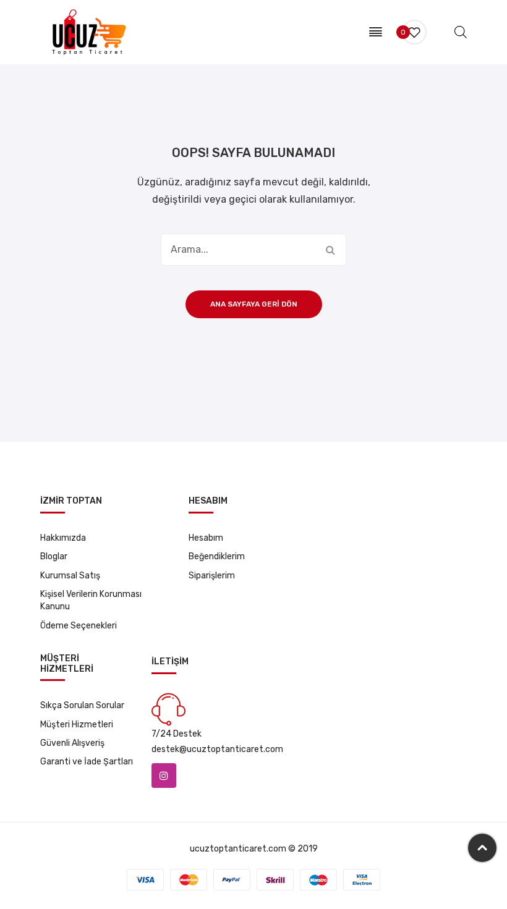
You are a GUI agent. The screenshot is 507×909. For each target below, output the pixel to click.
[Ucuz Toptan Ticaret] (86, 31)
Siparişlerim (212, 575)
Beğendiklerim (217, 556)
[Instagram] (163, 775)
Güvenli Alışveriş (72, 743)
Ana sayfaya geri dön (253, 304)
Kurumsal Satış (70, 575)
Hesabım (206, 538)
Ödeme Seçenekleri (78, 625)
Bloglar (53, 556)
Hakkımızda (63, 538)
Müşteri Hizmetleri (76, 724)
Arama (330, 249)
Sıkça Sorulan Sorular (82, 705)
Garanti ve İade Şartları (86, 761)
